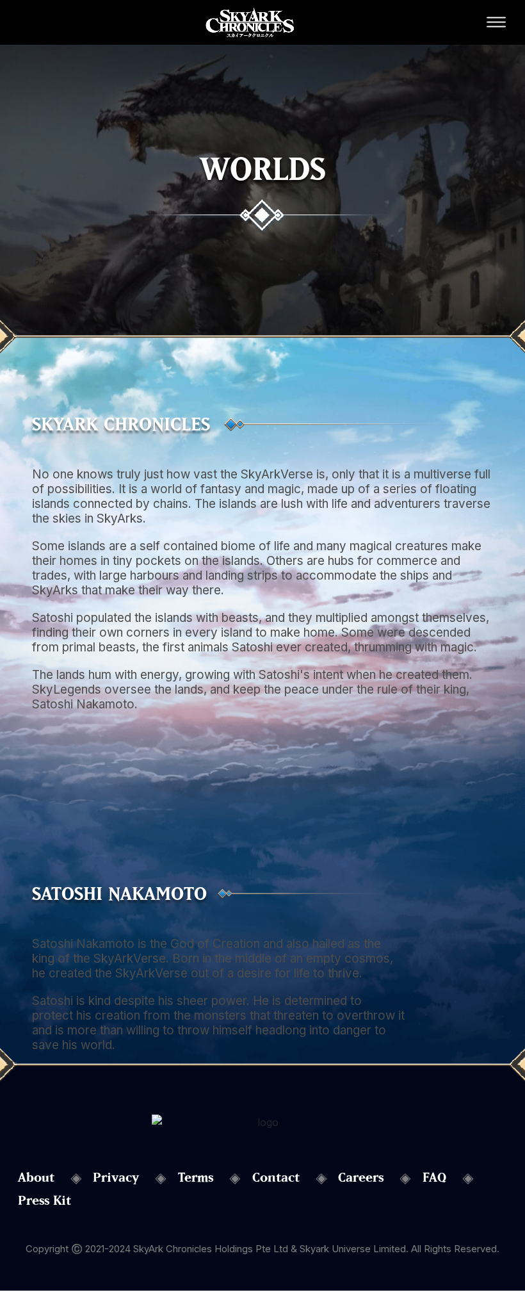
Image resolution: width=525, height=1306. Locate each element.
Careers (361, 1177)
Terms (195, 1177)
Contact (276, 1177)
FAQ (434, 1177)
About (36, 1177)
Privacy (116, 1177)
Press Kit (44, 1200)
